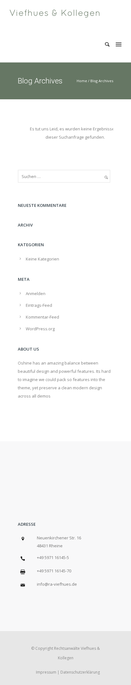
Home (82, 80)
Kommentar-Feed (42, 317)
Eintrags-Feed (39, 305)
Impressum (46, 672)
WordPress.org (40, 329)
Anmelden (35, 293)
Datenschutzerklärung (80, 672)
